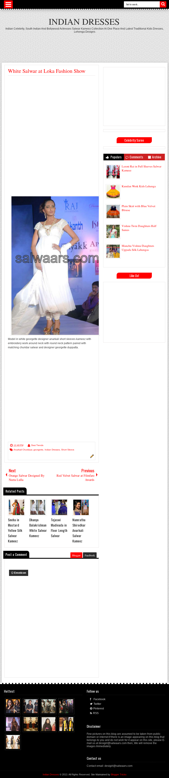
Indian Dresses (84, 21)
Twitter (97, 703)
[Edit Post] (91, 457)
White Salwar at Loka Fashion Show (46, 70)
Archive (156, 157)
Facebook (90, 555)
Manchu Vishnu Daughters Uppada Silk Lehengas (138, 248)
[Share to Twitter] (14, 710)
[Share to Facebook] (9, 710)
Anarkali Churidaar (23, 449)
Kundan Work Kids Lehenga (139, 186)
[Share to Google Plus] (18, 710)
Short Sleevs (67, 449)
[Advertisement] (84, 45)
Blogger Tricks (119, 774)
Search (163, 4)
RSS (96, 713)
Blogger (76, 555)
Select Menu (8, 4)
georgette (38, 449)
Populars (115, 157)
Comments (136, 157)
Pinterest (98, 708)
